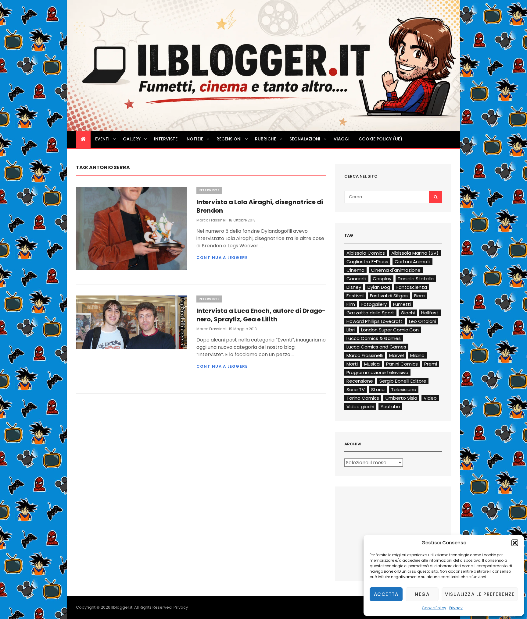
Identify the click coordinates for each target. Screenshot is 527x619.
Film (350, 304)
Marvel (396, 355)
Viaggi (342, 139)
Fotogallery (374, 304)
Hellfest (430, 313)
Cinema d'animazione (396, 270)
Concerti (356, 278)
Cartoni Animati (412, 261)
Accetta (386, 594)
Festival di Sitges (389, 295)
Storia (378, 389)
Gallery (132, 139)
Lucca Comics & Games (373, 338)
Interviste (165, 139)
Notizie (195, 139)
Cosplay (382, 278)
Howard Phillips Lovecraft (374, 321)
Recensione (359, 381)
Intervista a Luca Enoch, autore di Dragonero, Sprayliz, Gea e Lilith (261, 315)
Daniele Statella (416, 278)
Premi (430, 364)
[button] (515, 543)
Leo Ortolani (422, 321)
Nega (422, 594)
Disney (353, 287)
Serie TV (355, 389)
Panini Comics (402, 364)
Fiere (419, 295)
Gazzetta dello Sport (370, 313)
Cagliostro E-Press (367, 261)
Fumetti (402, 304)
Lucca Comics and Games (376, 347)
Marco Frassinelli (212, 220)
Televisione (403, 389)
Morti (352, 364)
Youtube (390, 406)
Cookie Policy (434, 607)
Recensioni (229, 139)
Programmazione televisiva (377, 372)
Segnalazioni (304, 139)
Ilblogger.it (121, 607)
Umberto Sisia (401, 398)
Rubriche (265, 139)
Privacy (456, 607)
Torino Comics (362, 398)
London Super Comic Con (390, 330)
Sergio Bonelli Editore (402, 381)
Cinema (355, 270)
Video (430, 398)
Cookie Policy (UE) (380, 139)
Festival (355, 295)
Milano (417, 355)
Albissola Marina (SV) (415, 253)
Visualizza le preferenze (479, 594)
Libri (350, 330)
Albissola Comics (365, 253)
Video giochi (360, 406)
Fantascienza (411, 287)
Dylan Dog (378, 287)
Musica (372, 364)
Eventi (102, 139)
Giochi (408, 313)
